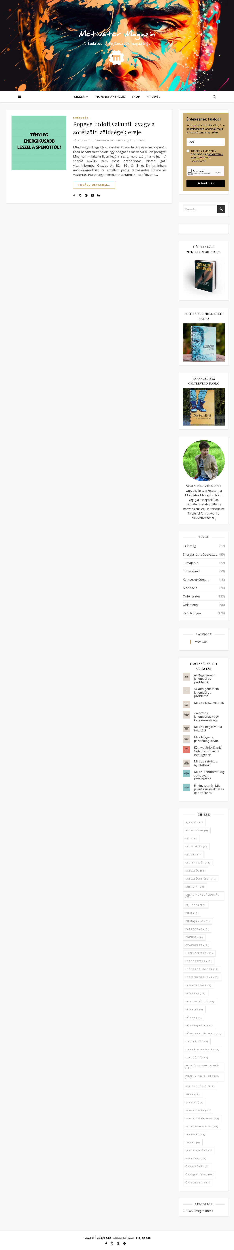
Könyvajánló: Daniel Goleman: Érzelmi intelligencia (208, 751)
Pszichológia (192, 613)
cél (191, 838)
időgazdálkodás (202, 969)
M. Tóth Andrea (83, 140)
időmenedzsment (202, 977)
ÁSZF (131, 1237)
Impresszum (143, 1237)
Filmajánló (190, 563)
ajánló (194, 822)
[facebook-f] (106, 1243)
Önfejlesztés (191, 596)
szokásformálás (201, 1126)
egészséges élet (200, 878)
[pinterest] (124, 1243)
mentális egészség (202, 1049)
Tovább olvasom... (94, 185)
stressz (194, 1102)
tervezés (195, 1134)
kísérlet (194, 1009)
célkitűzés (196, 846)
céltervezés (197, 862)
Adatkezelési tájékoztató (112, 1237)
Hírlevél (153, 96)
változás (195, 1158)
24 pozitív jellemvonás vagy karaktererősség (206, 716)
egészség (195, 870)
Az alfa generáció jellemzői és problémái (206, 692)
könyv (193, 1017)
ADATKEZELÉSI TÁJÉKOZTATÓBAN (207, 156)
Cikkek (79, 96)
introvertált (198, 985)
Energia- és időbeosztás (200, 554)
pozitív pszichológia (202, 1077)
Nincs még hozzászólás (130, 140)
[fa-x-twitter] (112, 1243)
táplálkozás (198, 1150)
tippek (192, 1142)
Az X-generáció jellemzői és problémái (204, 678)
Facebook (204, 634)
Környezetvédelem (196, 579)
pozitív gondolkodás (202, 1067)
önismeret (197, 1182)
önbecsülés (197, 1166)
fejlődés (195, 905)
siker (192, 1094)
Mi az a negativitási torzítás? (208, 728)
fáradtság (197, 929)
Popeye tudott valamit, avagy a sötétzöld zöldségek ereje (114, 128)
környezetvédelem (203, 1033)
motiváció (196, 1057)
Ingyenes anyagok (110, 96)
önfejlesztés (199, 1174)
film (192, 913)
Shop (136, 96)
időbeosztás (198, 961)
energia (194, 886)
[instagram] (118, 1243)
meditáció (196, 1041)
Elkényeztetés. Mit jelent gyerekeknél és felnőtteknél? (209, 789)
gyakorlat (197, 945)
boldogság (196, 830)
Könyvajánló (192, 571)
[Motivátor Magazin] (117, 44)
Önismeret (190, 605)
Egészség (81, 117)
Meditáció (190, 588)
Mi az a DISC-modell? (209, 702)
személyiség (198, 1110)
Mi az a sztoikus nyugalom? (205, 763)
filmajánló (197, 921)
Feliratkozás (206, 183)
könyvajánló (199, 1025)
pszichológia (200, 1086)
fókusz (194, 937)
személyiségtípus (202, 1118)
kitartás (195, 993)
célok (193, 854)
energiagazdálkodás (202, 896)
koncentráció (199, 1001)
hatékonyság (199, 953)
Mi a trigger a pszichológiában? (206, 739)
